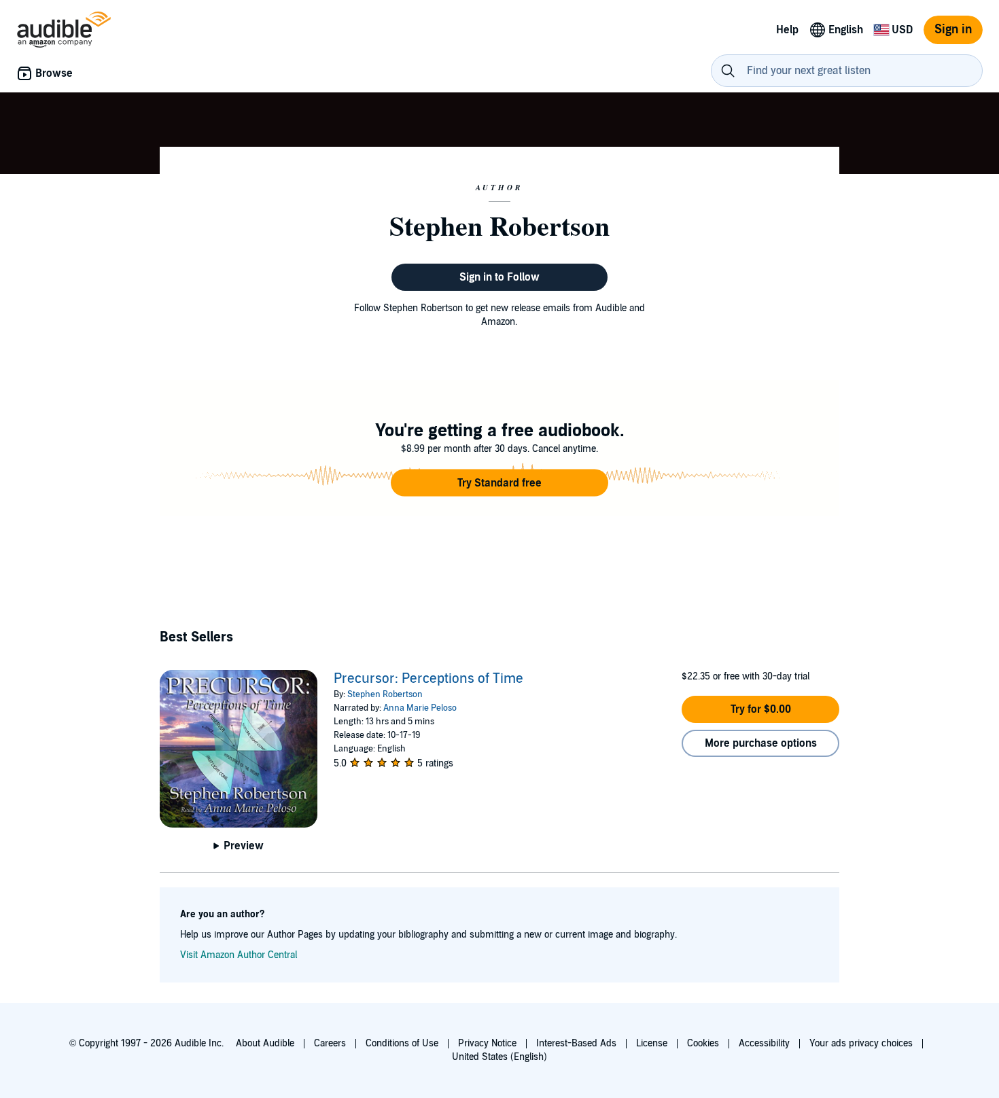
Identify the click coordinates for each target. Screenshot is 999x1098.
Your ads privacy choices (861, 1043)
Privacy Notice (487, 1043)
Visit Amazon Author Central (238, 955)
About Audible (265, 1043)
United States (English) (499, 1057)
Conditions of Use (402, 1043)
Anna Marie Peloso (420, 708)
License (651, 1043)
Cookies (703, 1043)
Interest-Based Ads (576, 1043)
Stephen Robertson (385, 694)
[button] (499, 483)
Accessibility (764, 1043)
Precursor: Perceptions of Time (428, 679)
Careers (330, 1043)
